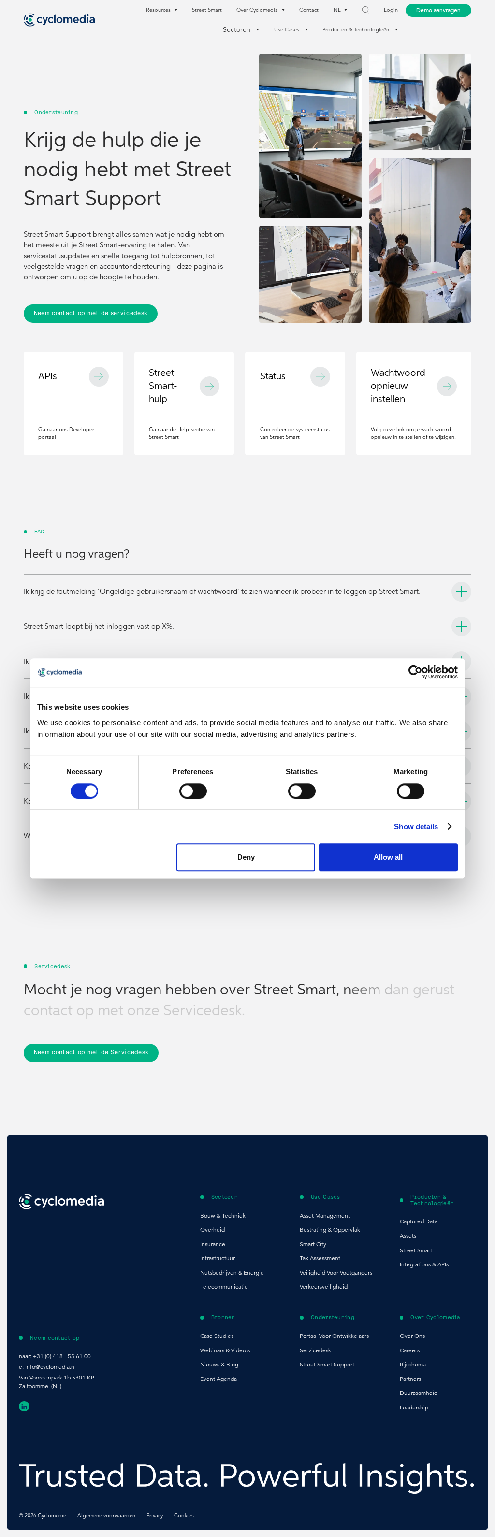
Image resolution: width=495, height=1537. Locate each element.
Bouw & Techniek (223, 1215)
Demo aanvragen (438, 10)
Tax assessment (320, 1258)
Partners (410, 1378)
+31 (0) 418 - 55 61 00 (62, 1356)
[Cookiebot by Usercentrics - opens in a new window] (415, 672)
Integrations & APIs (424, 1264)
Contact (309, 10)
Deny (246, 857)
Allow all (388, 857)
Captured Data (418, 1221)
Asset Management (325, 1215)
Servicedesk (315, 1350)
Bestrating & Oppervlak (330, 1229)
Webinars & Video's (225, 1350)
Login (391, 10)
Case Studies (216, 1335)
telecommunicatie (224, 1286)
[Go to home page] (59, 19)
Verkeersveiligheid (324, 1286)
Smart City (313, 1244)
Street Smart (207, 10)
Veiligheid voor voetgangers (336, 1272)
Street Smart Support (327, 1364)
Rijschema (413, 1364)
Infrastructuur (217, 1258)
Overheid (212, 1229)
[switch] (193, 791)
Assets (408, 1235)
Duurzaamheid (418, 1392)
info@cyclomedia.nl (50, 1366)
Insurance (212, 1244)
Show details (416, 826)
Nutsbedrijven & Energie (232, 1272)
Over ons (412, 1335)
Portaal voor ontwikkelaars (334, 1335)
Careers (410, 1350)
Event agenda (218, 1378)
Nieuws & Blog (219, 1364)
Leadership (414, 1407)
